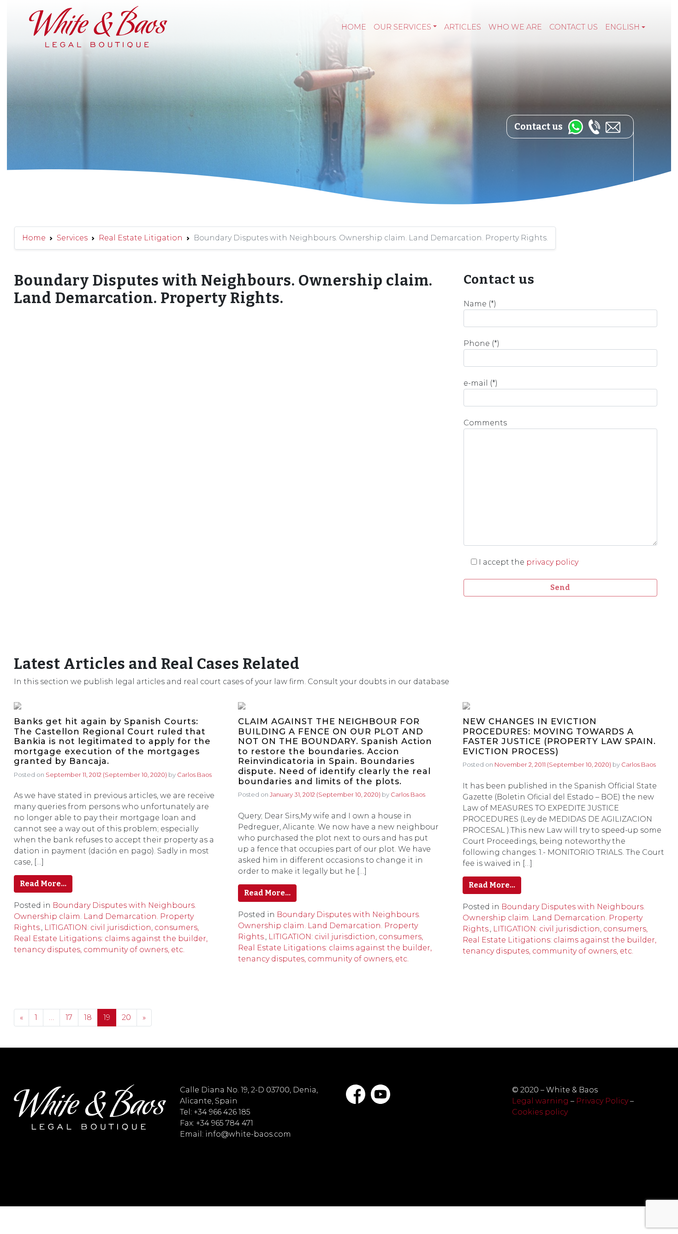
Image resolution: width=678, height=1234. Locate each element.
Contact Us (573, 27)
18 (88, 1017)
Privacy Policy (602, 1101)
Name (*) (480, 303)
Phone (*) (482, 343)
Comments (485, 422)
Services (72, 237)
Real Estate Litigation (141, 237)
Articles (462, 27)
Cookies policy (540, 1112)
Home (353, 27)
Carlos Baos (194, 774)
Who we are (515, 27)
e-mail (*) (481, 383)
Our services (402, 27)
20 (126, 1017)
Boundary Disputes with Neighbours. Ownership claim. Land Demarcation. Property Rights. (105, 916)
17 (68, 1017)
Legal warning (540, 1101)
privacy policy (552, 562)
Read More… (43, 883)
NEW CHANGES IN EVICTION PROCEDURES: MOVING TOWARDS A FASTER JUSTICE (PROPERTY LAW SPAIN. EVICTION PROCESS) (559, 737)
